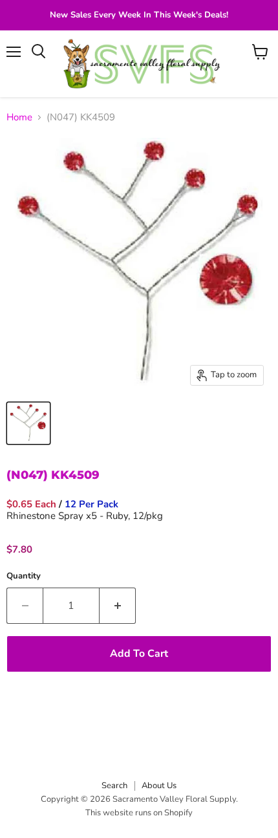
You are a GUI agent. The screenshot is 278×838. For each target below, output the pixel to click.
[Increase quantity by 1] (118, 606)
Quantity (23, 576)
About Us (159, 785)
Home (19, 117)
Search (114, 785)
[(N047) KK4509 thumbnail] (28, 423)
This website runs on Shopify (139, 813)
